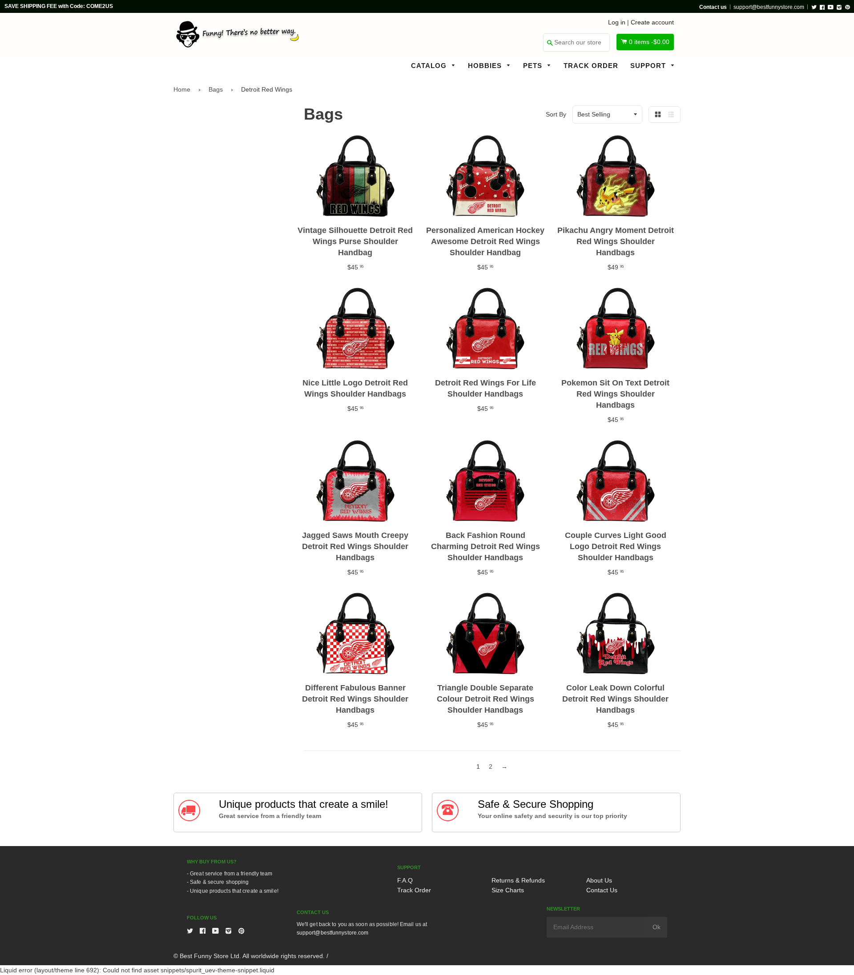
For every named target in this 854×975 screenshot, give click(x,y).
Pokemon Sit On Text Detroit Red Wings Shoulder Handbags (615, 393)
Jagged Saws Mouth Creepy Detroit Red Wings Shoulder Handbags (355, 546)
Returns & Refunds (518, 880)
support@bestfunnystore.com (768, 7)
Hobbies (486, 65)
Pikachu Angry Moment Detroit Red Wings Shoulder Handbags (615, 241)
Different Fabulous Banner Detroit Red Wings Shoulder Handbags (355, 698)
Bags (216, 89)
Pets (533, 65)
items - (649, 41)
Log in (616, 22)
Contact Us (601, 890)
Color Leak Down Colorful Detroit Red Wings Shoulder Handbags (615, 698)
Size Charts (507, 890)
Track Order (591, 65)
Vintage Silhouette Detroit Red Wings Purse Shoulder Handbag (355, 241)
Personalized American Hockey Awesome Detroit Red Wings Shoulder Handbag (485, 241)
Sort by (556, 114)
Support (649, 65)
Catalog (430, 65)
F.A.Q (405, 880)
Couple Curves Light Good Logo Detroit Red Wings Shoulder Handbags (615, 546)
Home (181, 89)
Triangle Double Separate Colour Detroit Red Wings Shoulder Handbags (485, 698)
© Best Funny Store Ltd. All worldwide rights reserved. (249, 955)
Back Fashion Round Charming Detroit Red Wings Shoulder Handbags (485, 546)
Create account (652, 22)
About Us (599, 880)
